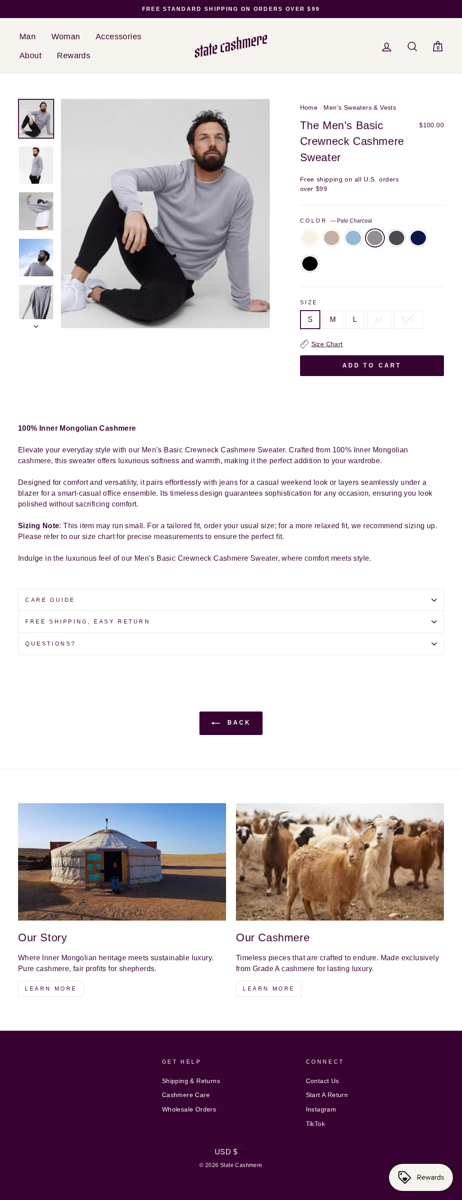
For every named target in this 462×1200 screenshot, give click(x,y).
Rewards (73, 55)
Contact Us (322, 1081)
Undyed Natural (332, 238)
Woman (65, 36)
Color (336, 221)
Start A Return (327, 1095)
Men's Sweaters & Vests (359, 107)
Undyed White (310, 238)
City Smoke (397, 238)
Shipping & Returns (191, 1081)
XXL (408, 319)
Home (309, 107)
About (30, 55)
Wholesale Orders (189, 1109)
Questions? (50, 644)
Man (27, 36)
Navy (418, 238)
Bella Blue (353, 238)
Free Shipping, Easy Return (88, 622)
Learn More (51, 989)
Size (309, 302)
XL (379, 319)
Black (310, 263)
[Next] (36, 323)
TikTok (315, 1124)
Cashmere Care (186, 1095)
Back (237, 723)
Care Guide (50, 600)
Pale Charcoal (375, 238)
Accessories (118, 36)
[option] (231, 9)
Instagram (321, 1109)
